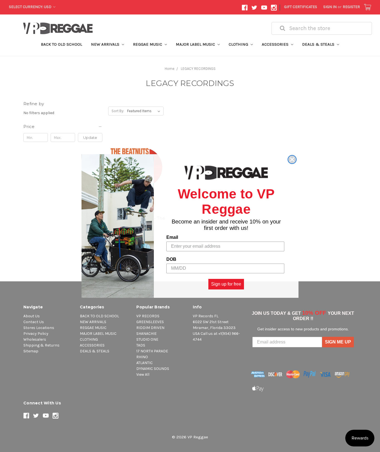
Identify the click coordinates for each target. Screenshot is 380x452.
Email (172, 237)
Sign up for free (226, 284)
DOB (171, 259)
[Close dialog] (292, 159)
